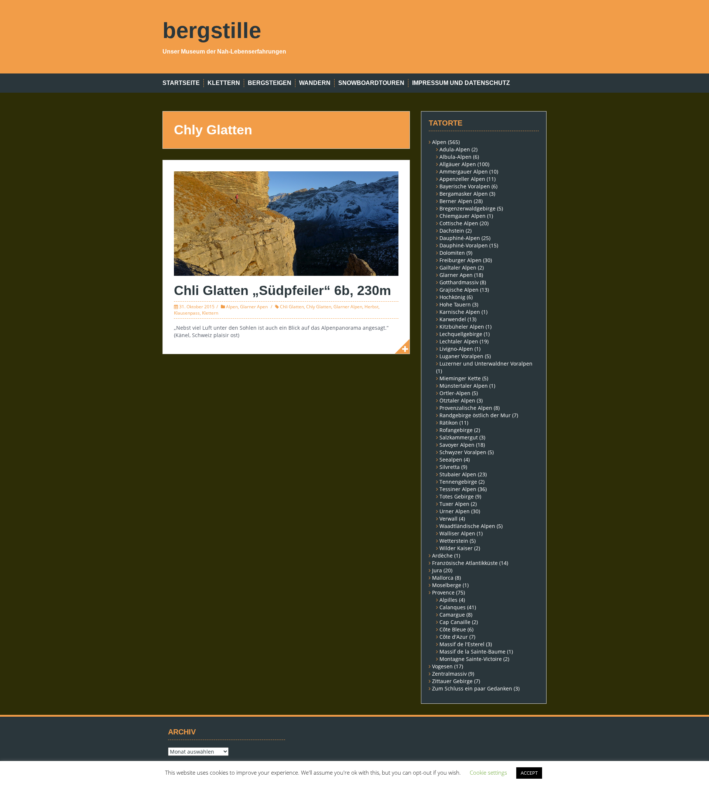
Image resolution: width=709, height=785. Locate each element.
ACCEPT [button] (529, 772)
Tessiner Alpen (457, 489)
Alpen (232, 307)
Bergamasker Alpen (463, 193)
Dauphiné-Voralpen (463, 245)
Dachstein (451, 230)
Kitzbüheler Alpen (461, 326)
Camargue (452, 614)
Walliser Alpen (457, 533)
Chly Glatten (318, 307)
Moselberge (446, 585)
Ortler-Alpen (454, 393)
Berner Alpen (455, 201)
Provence (443, 592)
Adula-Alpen (454, 149)
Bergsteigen (269, 83)
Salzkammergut (458, 437)
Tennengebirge (458, 481)
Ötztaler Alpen (457, 400)
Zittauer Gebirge (452, 681)
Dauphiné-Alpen (459, 237)
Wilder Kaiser (456, 548)
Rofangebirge (456, 429)
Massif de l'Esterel (461, 644)
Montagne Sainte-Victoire (470, 658)
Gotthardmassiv (459, 282)
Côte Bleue (452, 629)
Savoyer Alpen (457, 444)
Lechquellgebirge (460, 333)
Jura (437, 570)
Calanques (452, 607)
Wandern (314, 83)
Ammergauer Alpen (463, 171)
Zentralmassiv (449, 673)
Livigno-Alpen (456, 348)
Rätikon (448, 422)
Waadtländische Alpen (467, 525)
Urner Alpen (454, 511)
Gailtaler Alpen (457, 267)
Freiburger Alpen (460, 260)
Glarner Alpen (347, 307)
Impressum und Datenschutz (461, 83)
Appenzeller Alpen (462, 178)
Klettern (224, 83)
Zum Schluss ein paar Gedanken (472, 688)
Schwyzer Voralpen (462, 452)
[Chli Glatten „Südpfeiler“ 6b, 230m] (286, 222)
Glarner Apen (254, 307)
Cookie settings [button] (488, 772)
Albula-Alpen (455, 156)
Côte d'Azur (453, 636)
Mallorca (442, 577)
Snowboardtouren (371, 83)
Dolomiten (452, 252)
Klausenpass (187, 313)
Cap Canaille (454, 621)
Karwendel (452, 319)
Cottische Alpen (458, 223)
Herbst (371, 307)
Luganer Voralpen (461, 356)
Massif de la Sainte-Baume (472, 651)
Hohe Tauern (455, 304)
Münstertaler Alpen (463, 385)
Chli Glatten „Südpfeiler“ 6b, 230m (282, 290)
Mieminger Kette (460, 378)
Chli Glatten (292, 307)
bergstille (211, 30)
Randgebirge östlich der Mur (475, 415)
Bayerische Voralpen (464, 186)
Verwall (448, 518)
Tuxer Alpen (454, 503)
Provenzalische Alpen (465, 407)
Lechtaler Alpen (458, 341)
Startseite (181, 83)
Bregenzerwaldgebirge (467, 208)
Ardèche (442, 555)
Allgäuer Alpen (457, 164)
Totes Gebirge (456, 496)
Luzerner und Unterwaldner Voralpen (485, 363)
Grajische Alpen (459, 289)
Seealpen (450, 459)
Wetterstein (453, 540)
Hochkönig (452, 297)
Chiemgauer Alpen (462, 215)
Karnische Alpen (459, 311)
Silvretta (449, 466)
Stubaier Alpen (457, 474)
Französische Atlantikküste (465, 562)
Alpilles (448, 599)
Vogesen (442, 666)
